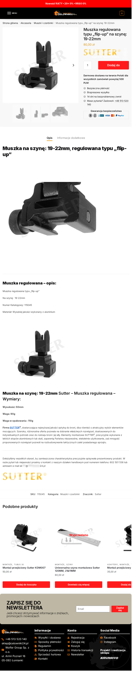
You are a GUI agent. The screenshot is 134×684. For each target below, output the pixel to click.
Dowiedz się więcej (78, 584)
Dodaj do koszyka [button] (26, 584)
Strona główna (10, 23)
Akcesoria (26, 23)
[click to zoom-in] (40, 65)
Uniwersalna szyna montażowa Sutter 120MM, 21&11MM (77, 569)
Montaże (7, 564)
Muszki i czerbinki (43, 23)
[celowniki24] (16, 631)
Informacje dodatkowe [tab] (71, 137)
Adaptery (112, 564)
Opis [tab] (49, 137)
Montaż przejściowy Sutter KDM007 (24, 567)
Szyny (69, 564)
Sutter (98, 494)
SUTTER (14, 427)
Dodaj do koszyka (113, 66)
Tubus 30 (19, 564)
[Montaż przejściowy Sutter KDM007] (26, 537)
